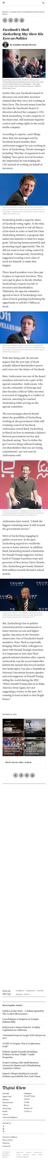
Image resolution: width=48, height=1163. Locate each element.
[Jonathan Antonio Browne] (6, 45)
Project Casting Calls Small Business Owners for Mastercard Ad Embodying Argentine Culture (21, 1065)
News (28, 721)
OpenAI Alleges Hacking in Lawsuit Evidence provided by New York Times (21, 1075)
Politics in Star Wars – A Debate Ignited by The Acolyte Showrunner (23, 1012)
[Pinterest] (16, 20)
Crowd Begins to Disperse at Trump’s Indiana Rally (20, 1020)
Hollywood (28, 1108)
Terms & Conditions (9, 1137)
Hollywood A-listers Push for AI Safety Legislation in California (21, 1028)
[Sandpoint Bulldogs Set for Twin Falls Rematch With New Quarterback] (13, 747)
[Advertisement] (24, 887)
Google (26, 1102)
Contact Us (6, 1146)
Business (5, 12)
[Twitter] (10, 20)
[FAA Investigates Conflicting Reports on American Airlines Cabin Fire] (34, 728)
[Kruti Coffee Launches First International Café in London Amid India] (13, 728)
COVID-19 (28, 1111)
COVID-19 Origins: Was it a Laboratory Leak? (21, 1045)
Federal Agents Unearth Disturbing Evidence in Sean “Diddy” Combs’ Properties (19, 1054)
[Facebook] (4, 20)
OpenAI (27, 1099)
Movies (26, 1105)
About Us (5, 1143)
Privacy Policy (7, 1140)
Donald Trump (29, 1096)
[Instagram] (3, 1129)
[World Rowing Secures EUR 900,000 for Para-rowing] (34, 747)
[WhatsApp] (21, 20)
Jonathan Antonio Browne (24, 44)
